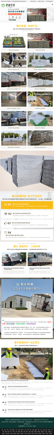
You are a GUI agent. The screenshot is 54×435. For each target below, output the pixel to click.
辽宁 (16, 429)
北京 (2, 429)
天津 (5, 429)
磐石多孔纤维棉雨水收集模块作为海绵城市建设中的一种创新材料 (22, 394)
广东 (52, 429)
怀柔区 (29, 433)
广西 (3, 431)
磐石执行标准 (33, 1)
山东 (41, 429)
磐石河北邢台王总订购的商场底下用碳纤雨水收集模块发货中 (14, 269)
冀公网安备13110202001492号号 (42, 419)
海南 (6, 431)
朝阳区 (42, 431)
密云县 (36, 433)
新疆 (32, 431)
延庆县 (40, 433)
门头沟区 (7, 433)
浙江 (30, 429)
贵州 (14, 431)
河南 (44, 429)
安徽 (33, 429)
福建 (36, 429)
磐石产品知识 (41, 1)
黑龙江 (22, 429)
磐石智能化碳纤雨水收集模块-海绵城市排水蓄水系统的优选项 (14, 380)
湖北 (46, 429)
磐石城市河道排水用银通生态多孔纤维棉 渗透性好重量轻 (20, 409)
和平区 (43, 433)
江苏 (28, 429)
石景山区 (50, 431)
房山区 (11, 433)
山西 (10, 429)
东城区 (35, 431)
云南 (16, 431)
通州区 (15, 433)
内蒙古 (13, 429)
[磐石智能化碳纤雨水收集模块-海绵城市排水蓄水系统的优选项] (27, 364)
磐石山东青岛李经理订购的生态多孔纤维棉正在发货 (40, 269)
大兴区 (25, 433)
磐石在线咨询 (50, 1)
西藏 (19, 431)
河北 (8, 429)
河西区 (50, 433)
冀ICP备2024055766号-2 (27, 419)
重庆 (8, 431)
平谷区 (32, 433)
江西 (38, 429)
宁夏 (29, 431)
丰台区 (46, 431)
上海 (25, 429)
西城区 (38, 431)
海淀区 (3, 433)
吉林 (19, 429)
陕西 (22, 431)
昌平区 (22, 433)
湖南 (49, 429)
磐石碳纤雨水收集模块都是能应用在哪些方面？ (18, 386)
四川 (11, 431)
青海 (27, 431)
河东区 (47, 433)
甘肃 (24, 431)
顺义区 (18, 433)
